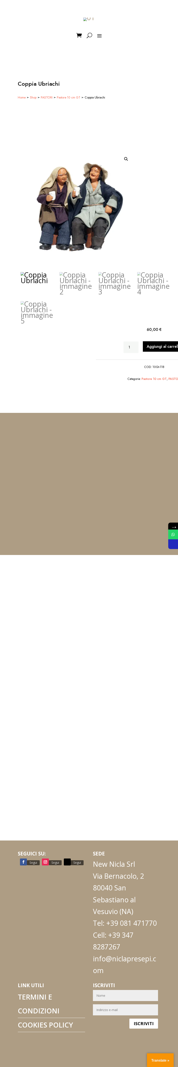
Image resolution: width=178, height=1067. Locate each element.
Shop (33, 97)
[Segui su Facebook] (23, 862)
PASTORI (47, 97)
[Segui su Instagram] (45, 862)
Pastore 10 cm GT (68, 97)
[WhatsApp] (173, 534)
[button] (126, 159)
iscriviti (144, 1023)
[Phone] (173, 544)
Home (22, 97)
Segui (33, 862)
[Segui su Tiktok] (67, 862)
